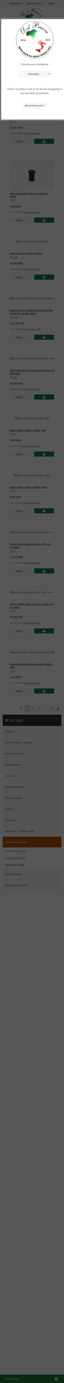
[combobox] (34, 74)
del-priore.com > (35, 105)
